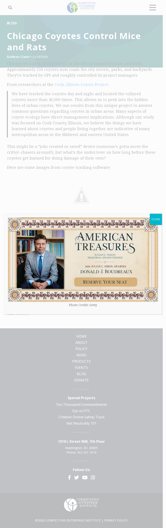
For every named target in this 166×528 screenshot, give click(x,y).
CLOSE (156, 219)
